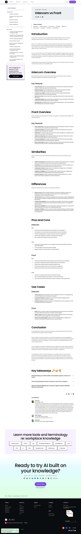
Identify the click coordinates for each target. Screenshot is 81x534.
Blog (20, 513)
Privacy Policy (9, 531)
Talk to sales (72, 1)
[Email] (36, 17)
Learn (21, 505)
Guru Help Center (37, 505)
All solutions (7, 512)
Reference (10, 496)
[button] (12, 2)
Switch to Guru (51, 513)
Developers (22, 510)
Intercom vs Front (24, 496)
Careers (50, 505)
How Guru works (8, 507)
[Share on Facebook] (42, 17)
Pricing (32, 1)
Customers (22, 507)
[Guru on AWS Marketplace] (69, 513)
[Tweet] (40, 17)
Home (6, 496)
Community (22, 512)
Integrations (7, 508)
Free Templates (52, 515)
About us (50, 507)
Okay (16, 530)
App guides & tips (16, 496)
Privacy (22, 529)
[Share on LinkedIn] (38, 17)
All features (7, 510)
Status (35, 507)
